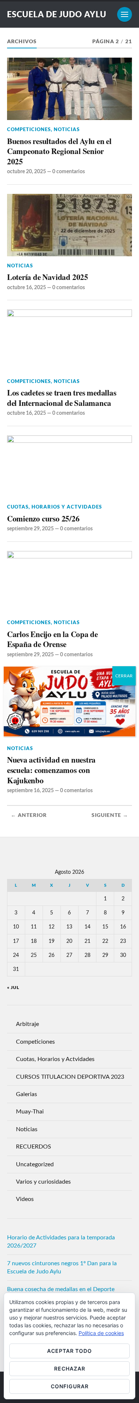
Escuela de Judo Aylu (56, 14)
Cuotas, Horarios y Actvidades (54, 507)
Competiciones (29, 129)
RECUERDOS (33, 1147)
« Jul (13, 987)
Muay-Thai (30, 1112)
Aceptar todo (69, 1351)
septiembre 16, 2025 (30, 790)
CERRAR (124, 676)
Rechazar (69, 1368)
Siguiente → (110, 815)
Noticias (67, 129)
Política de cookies (101, 1333)
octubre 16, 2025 (26, 287)
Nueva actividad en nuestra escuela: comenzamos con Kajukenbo (51, 769)
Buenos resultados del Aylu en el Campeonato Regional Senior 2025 (59, 151)
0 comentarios (68, 171)
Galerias (26, 1094)
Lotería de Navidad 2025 (47, 277)
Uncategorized (35, 1164)
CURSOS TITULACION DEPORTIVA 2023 (70, 1077)
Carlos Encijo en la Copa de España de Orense (52, 639)
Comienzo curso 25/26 (43, 518)
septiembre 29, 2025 (30, 528)
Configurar (70, 1386)
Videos (25, 1199)
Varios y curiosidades (43, 1182)
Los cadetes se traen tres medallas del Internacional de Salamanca (61, 397)
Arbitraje (27, 1024)
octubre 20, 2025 (26, 171)
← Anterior (29, 815)
